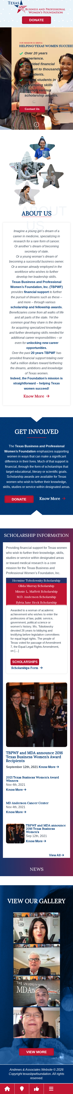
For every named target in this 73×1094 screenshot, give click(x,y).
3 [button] (43, 124)
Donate (36, 20)
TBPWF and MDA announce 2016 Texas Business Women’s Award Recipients (34, 756)
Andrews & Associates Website (31, 1069)
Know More (34, 396)
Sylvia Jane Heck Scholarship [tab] (36, 602)
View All (55, 855)
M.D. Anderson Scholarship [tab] (36, 597)
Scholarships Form (25, 668)
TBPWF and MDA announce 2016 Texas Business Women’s (46, 828)
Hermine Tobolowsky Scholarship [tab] (36, 580)
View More (36, 1052)
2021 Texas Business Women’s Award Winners (32, 778)
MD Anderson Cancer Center (27, 803)
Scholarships (25, 662)
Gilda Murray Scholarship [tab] (36, 586)
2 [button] (36, 124)
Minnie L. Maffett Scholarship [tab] (36, 591)
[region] (36, 78)
